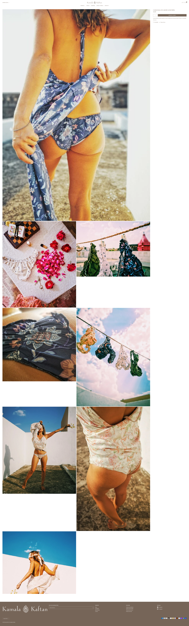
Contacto (107, 5)
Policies (128, 605)
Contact (96, 611)
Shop (96, 607)
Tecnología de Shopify (12, 622)
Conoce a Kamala (99, 5)
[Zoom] (148, 11)
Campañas (93, 5)
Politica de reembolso (129, 607)
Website (97, 605)
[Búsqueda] (184, 2)
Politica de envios (129, 611)
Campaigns (97, 608)
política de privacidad (129, 608)
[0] (186, 2)
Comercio (82, 5)
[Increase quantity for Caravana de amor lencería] (156, 15)
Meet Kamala (97, 610)
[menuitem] (83, 6)
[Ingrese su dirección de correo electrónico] (93, 608)
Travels (87, 5)
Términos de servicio (129, 610)
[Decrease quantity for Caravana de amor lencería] (154, 15)
